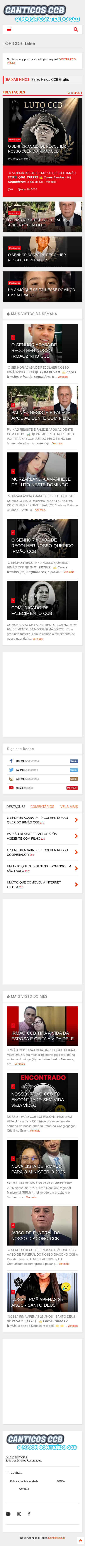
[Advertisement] (42, 694)
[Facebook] (29, 1514)
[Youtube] (8, 1514)
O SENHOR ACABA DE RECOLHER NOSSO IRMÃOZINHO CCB (34, 350)
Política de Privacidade (24, 1481)
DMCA (61, 1481)
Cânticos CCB (56, 1537)
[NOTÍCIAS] (43, 19)
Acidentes (14, 213)
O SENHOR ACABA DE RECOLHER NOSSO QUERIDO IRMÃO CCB (42, 546)
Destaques (14, 139)
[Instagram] (19, 1514)
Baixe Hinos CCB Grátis (50, 79)
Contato (24, 1488)
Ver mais (51, 181)
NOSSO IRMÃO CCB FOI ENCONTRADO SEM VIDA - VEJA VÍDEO (38, 1100)
